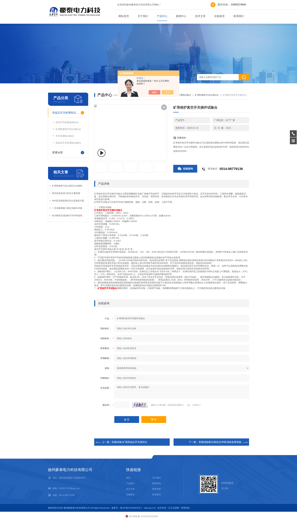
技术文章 (200, 16)
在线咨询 (188, 168)
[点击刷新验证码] (140, 405)
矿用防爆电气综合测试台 (68, 129)
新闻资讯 (156, 483)
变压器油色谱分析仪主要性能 (66, 193)
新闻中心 (181, 16)
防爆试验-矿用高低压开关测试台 (129, 442)
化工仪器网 (173, 508)
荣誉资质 (156, 489)
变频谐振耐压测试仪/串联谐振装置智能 (220, 442)
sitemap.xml (150, 508)
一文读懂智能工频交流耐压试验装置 (69, 208)
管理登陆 (185, 508)
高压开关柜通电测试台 (67, 122)
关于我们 (143, 16)
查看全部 (57, 152)
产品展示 (130, 483)
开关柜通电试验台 (65, 136)
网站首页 (123, 16)
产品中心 (162, 16)
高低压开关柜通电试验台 (66, 112)
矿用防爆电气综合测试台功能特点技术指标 (69, 186)
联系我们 (238, 16)
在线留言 (219, 16)
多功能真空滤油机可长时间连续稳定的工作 (69, 215)
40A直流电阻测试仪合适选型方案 (68, 200)
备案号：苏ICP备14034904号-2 (126, 508)
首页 (128, 478)
